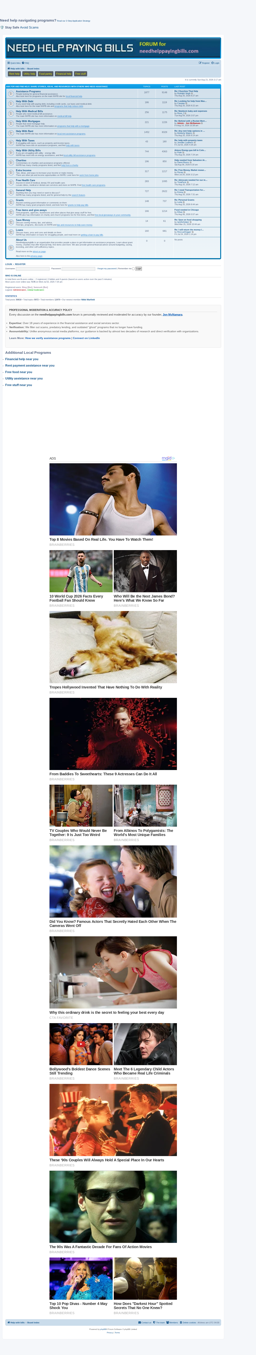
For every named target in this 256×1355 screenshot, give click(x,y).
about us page (39, 251)
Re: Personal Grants (184, 200)
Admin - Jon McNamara (188, 123)
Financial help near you (21, 359)
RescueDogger (184, 232)
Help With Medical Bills (29, 111)
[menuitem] (25, 63)
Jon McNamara (172, 314)
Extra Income (23, 170)
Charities (21, 160)
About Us (21, 239)
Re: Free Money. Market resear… (190, 170)
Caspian (181, 103)
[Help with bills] (113, 48)
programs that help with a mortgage (73, 126)
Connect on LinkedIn (86, 338)
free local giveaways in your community (113, 215)
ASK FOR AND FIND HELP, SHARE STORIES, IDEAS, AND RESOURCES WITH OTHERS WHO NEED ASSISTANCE (57, 86)
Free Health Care (25, 180)
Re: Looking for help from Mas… (190, 101)
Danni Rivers (183, 162)
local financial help (74, 96)
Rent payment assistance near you (30, 365)
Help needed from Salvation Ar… (190, 160)
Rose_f (180, 113)
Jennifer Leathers (185, 142)
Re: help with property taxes (188, 140)
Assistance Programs (28, 91)
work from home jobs (89, 175)
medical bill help (64, 116)
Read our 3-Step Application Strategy (73, 21)
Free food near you (18, 372)
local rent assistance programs (71, 134)
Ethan (180, 212)
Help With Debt (24, 101)
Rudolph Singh (183, 93)
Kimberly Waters (184, 133)
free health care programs (93, 185)
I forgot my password (106, 268)
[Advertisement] (91, 10)
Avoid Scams (29, 27)
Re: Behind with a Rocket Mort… (190, 121)
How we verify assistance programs (48, 338)
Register (20, 264)
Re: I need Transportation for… (189, 190)
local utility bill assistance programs (79, 155)
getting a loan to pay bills (92, 235)
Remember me (125, 268)
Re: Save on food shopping (188, 220)
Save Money (23, 220)
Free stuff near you (18, 385)
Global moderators (35, 290)
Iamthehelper (183, 222)
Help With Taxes (25, 140)
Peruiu (180, 172)
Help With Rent (24, 131)
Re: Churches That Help (186, 91)
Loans (19, 230)
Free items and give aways (31, 210)
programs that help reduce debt (69, 106)
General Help (23, 190)
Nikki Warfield (88, 299)
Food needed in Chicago (186, 210)
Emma (180, 192)
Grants (20, 200)
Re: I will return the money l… (189, 230)
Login (8, 264)
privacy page (36, 256)
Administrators (19, 290)
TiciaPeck (181, 182)
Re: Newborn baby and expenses (190, 111)
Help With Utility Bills (28, 150)
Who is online (13, 275)
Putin (179, 152)
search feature (78, 195)
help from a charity (69, 165)
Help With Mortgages (28, 121)
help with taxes (72, 145)
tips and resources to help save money (74, 225)
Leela (179, 202)
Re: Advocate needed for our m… (190, 180)
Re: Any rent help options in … (189, 131)
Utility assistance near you (24, 378)
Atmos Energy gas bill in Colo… (190, 150)
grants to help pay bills (78, 205)
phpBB (103, 1329)
